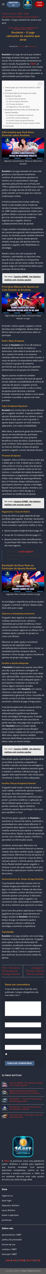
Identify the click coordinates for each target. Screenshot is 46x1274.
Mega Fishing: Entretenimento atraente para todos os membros (24, 1092)
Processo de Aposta (16, 104)
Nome (8, 1020)
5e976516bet (32, 46)
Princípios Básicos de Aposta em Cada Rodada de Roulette (20, 94)
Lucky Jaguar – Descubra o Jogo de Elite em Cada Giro (35, 970)
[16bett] (27, 4)
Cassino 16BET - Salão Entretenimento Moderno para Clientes (22, 28)
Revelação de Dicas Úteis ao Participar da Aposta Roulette (22, 111)
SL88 (38, 1260)
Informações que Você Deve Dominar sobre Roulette (22, 88)
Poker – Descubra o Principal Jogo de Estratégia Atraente (11, 970)
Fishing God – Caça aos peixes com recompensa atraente (25, 1108)
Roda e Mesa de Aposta (17, 99)
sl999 (8, 1260)
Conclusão (9, 126)
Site (6, 1043)
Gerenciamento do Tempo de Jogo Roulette (24, 123)
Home (4, 13)
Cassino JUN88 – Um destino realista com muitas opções (26, 1084)
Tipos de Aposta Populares (18, 101)
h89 (14, 1260)
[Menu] (3, 4)
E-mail (8, 1031)
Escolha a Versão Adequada (19, 118)
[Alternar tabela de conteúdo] (39, 84)
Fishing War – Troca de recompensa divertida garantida (25, 1100)
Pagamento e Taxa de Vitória (19, 107)
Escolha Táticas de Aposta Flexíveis (21, 120)
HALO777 (30, 1260)
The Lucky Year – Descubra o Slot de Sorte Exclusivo (25, 1116)
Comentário (10, 999)
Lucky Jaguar (25, 551)
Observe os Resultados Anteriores (21, 115)
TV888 (21, 1260)
